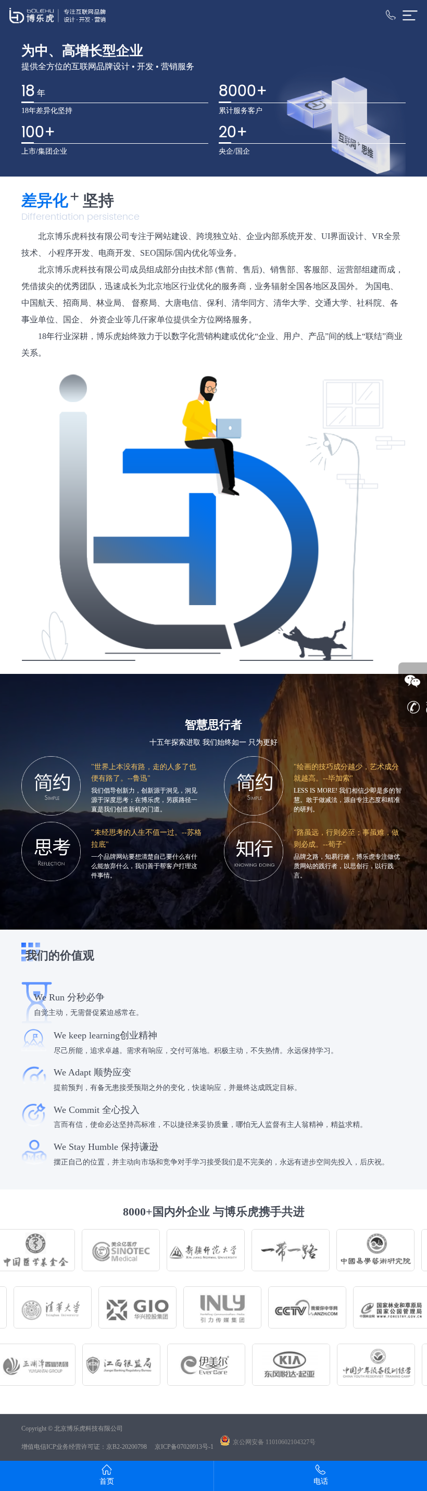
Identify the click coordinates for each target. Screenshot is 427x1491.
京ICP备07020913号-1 (184, 1446)
